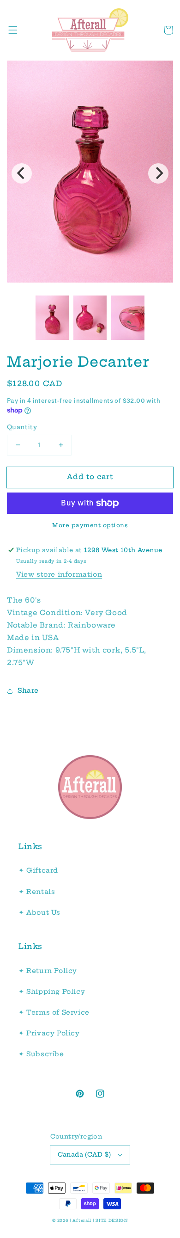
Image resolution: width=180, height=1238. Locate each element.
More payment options (90, 525)
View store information (59, 574)
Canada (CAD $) (84, 1154)
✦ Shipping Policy (51, 991)
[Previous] (22, 173)
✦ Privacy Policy (49, 1033)
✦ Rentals (36, 891)
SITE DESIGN (112, 1220)
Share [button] (28, 690)
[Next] (158, 173)
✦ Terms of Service (54, 1012)
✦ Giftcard (38, 870)
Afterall (81, 1220)
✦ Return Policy (47, 971)
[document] (90, 173)
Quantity (22, 427)
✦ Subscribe (41, 1054)
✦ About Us (39, 912)
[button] (12, 30)
